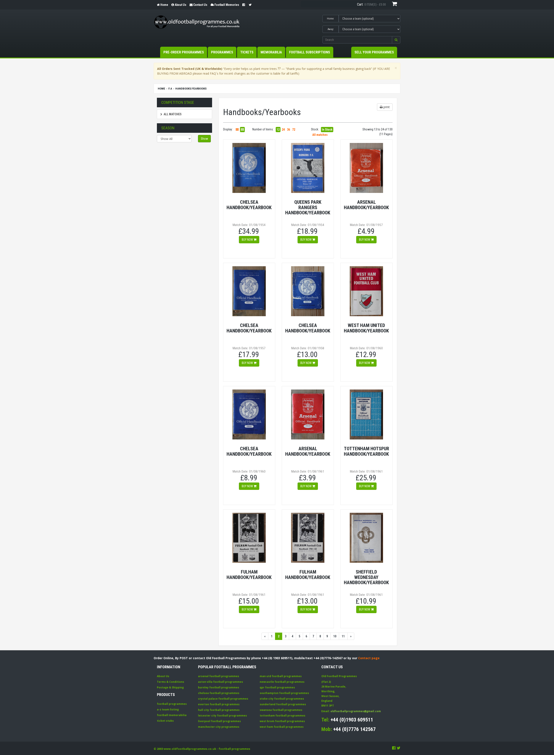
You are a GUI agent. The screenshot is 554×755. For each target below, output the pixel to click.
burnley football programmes (218, 687)
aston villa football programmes (220, 682)
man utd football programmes (281, 676)
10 (334, 636)
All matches (320, 134)
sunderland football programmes (283, 704)
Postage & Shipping (170, 687)
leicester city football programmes (222, 715)
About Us (163, 676)
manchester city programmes (218, 727)
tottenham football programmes (282, 715)
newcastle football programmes (282, 682)
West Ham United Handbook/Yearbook (366, 327)
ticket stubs (165, 721)
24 (283, 129)
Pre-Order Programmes (183, 52)
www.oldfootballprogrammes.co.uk (190, 749)
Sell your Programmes (374, 52)
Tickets (246, 52)
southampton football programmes (284, 693)
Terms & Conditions (170, 682)
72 (293, 129)
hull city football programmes (219, 710)
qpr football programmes (277, 687)
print (386, 107)
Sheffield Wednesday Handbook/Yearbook (366, 577)
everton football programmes (219, 704)
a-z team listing (168, 709)
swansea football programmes (281, 710)
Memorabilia (271, 52)
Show (204, 138)
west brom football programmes (282, 721)
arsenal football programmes (218, 676)
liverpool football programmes (219, 721)
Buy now (248, 239)
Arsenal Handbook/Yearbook (366, 204)
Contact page (369, 658)
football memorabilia (172, 715)
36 (288, 129)
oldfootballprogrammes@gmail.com (355, 711)
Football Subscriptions (309, 52)
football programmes (172, 704)
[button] (396, 39)
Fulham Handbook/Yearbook (249, 574)
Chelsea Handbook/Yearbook (249, 204)
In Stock (327, 129)
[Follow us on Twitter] (398, 747)
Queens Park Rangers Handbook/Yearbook (307, 207)
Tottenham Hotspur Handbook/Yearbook (366, 451)
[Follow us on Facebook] (394, 747)
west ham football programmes (282, 727)
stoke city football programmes (282, 698)
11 (343, 636)
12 (278, 129)
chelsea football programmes (218, 693)
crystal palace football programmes (223, 698)
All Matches (173, 114)
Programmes (222, 52)
